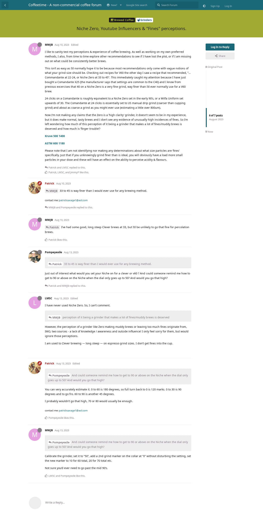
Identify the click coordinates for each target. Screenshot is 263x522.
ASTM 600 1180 (55, 143)
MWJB (53, 191)
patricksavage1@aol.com (73, 200)
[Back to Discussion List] (5, 5)
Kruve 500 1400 (55, 136)
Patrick (54, 227)
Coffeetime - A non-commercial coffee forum (64, 5)
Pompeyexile (61, 375)
